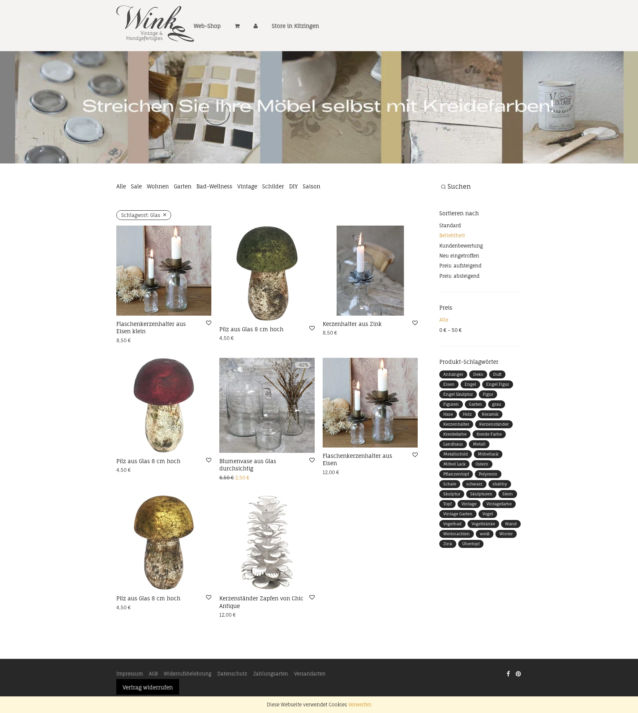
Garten (182, 186)
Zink (447, 543)
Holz (467, 414)
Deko (478, 374)
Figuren (451, 404)
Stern (507, 493)
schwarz (474, 483)
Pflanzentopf (456, 473)
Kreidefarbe (455, 434)
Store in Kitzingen (295, 26)
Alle (121, 186)
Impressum (129, 673)
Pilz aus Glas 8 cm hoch (251, 329)
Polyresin (488, 473)
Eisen (449, 384)
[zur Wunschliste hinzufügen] (208, 323)
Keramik (490, 414)
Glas (140, 215)
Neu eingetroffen (459, 255)
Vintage (247, 186)
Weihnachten (456, 533)
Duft (497, 374)
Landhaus (453, 444)
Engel (470, 384)
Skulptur (451, 493)
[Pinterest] (519, 673)
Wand (511, 523)
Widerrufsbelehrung (187, 673)
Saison (311, 186)
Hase (448, 414)
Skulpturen (481, 493)
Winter (506, 533)
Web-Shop (207, 26)
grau (496, 404)
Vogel (487, 513)
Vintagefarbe (499, 503)
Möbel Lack (454, 463)
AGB (153, 673)
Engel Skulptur (458, 394)
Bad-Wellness (214, 186)
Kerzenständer (494, 424)
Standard (450, 225)
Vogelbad (452, 523)
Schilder (273, 186)
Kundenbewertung (461, 246)
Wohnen (158, 186)
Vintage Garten (458, 513)
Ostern (482, 463)
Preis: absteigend (459, 276)
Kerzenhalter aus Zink (352, 324)
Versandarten (310, 673)
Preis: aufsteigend (460, 265)
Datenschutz (232, 673)
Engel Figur (497, 384)
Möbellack (488, 454)
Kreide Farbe (489, 434)
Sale (136, 186)
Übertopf (470, 543)
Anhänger (453, 374)
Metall (479, 444)
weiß (484, 533)
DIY (293, 186)
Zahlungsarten (270, 673)
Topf (447, 503)
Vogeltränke (483, 523)
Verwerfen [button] (360, 704)
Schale (449, 483)
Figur (488, 394)
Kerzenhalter (456, 424)
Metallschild (455, 454)
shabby (499, 483)
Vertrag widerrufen (148, 687)
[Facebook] (508, 673)
